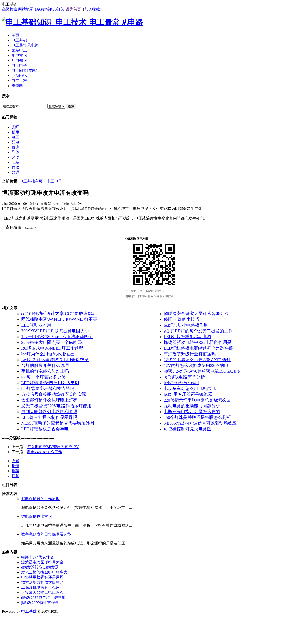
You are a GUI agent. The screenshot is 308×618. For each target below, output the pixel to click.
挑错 (15, 466)
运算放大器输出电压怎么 (42, 592)
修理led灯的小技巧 (181, 319)
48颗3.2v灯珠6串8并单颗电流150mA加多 (202, 371)
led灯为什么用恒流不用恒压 (47, 354)
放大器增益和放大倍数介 (42, 582)
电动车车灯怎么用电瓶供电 (190, 388)
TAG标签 (42, 9)
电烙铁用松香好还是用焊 (42, 577)
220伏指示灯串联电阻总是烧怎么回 (197, 400)
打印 (15, 476)
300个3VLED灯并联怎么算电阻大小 (55, 330)
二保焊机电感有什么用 (40, 587)
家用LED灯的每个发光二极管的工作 (198, 330)
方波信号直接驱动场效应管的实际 (53, 394)
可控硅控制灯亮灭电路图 (187, 428)
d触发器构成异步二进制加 (43, 597)
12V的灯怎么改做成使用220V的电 (196, 365)
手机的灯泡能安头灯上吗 (45, 371)
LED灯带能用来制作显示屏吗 (49, 417)
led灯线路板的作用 (181, 382)
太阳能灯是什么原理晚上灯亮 (49, 400)
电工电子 (54, 181)
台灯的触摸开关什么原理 (45, 365)
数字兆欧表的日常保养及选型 (46, 534)
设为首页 (73, 9)
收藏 (15, 461)
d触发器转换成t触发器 (40, 567)
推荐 (15, 471)
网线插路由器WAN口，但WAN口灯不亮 (59, 319)
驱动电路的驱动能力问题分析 (192, 405)
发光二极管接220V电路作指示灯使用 (56, 405)
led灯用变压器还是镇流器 (188, 394)
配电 (15, 142)
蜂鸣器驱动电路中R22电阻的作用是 (197, 342)
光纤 (15, 127)
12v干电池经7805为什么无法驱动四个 (57, 336)
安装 (15, 162)
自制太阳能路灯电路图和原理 (49, 411)
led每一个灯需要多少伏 (43, 377)
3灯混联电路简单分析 (184, 377)
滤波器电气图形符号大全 (42, 562)
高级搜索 (9, 9)
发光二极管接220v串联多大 (44, 572)
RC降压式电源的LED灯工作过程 (52, 348)
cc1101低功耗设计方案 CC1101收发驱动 (58, 313)
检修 (15, 167)
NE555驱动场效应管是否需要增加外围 (57, 423)
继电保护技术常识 (36, 516)
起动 (15, 157)
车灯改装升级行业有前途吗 (190, 354)
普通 (15, 172)
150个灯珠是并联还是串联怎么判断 (197, 417)
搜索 (71, 106)
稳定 (15, 132)
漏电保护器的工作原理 (40, 499)
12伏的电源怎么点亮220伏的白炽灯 (197, 359)
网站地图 (25, 9)
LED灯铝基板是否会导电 (45, 428)
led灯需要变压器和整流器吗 (47, 388)
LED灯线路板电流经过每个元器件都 (198, 348)
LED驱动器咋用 (36, 325)
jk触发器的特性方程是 (40, 602)
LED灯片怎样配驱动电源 (187, 336)
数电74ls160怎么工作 (44, 452)
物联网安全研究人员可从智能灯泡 (196, 313)
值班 (15, 147)
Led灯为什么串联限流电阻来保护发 (55, 359)
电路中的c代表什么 (37, 557)
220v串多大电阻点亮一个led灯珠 (52, 342)
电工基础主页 (31, 181)
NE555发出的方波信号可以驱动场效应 (200, 423)
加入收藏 (92, 9)
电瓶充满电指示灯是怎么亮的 (192, 411)
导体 (15, 152)
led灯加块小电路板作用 (186, 325)
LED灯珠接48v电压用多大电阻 (50, 382)
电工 (15, 137)
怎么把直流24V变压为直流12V (53, 447)
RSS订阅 (57, 9)
